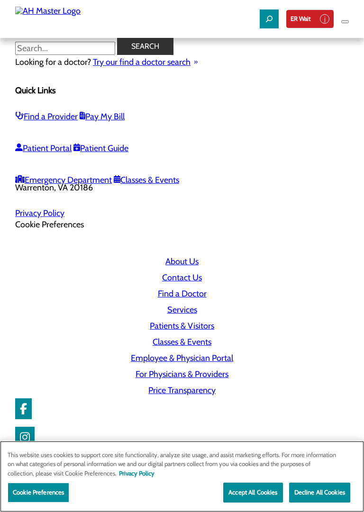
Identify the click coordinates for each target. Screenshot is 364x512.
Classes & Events (149, 180)
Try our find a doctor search (142, 62)
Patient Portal (47, 148)
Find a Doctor (182, 293)
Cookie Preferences (38, 492)
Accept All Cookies (252, 492)
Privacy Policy (39, 213)
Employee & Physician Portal (182, 358)
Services (182, 309)
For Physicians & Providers (182, 374)
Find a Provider (51, 116)
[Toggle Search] (269, 18)
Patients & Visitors (182, 326)
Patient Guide (104, 148)
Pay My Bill (105, 116)
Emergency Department (68, 180)
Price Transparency (182, 390)
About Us (182, 261)
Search (145, 46)
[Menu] (345, 21)
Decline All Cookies (319, 492)
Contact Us (182, 277)
